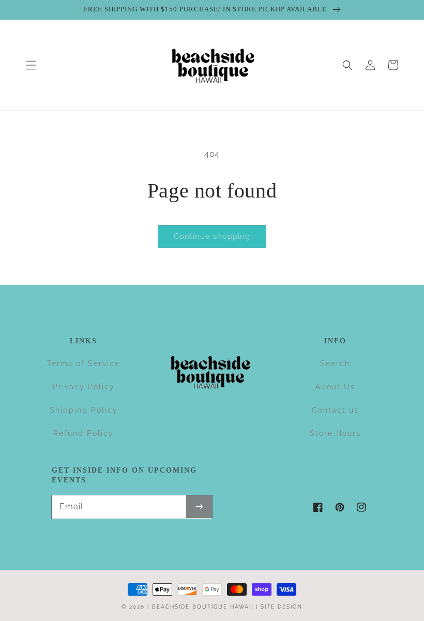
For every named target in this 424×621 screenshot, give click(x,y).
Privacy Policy (84, 387)
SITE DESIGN (281, 607)
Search (335, 363)
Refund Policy (83, 433)
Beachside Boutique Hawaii (202, 607)
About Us (335, 387)
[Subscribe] (199, 506)
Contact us (335, 410)
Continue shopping (212, 236)
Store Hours (335, 433)
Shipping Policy (84, 410)
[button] (31, 65)
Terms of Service (83, 363)
